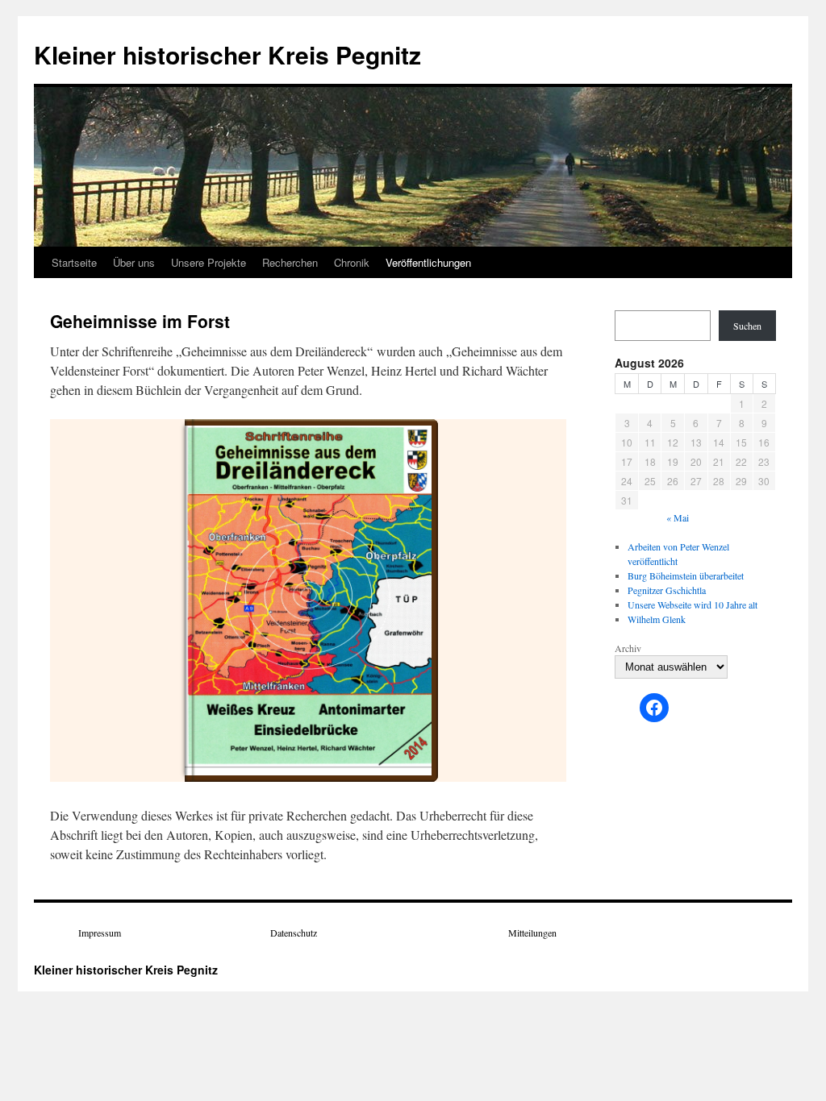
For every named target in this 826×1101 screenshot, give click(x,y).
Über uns (134, 262)
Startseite (74, 262)
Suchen (747, 325)
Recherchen (290, 262)
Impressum (99, 932)
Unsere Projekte (208, 262)
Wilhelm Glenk (657, 619)
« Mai (677, 517)
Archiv (628, 648)
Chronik (351, 262)
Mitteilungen (532, 932)
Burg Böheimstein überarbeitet (686, 575)
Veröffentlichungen (428, 262)
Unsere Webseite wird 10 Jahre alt (692, 604)
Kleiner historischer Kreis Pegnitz (227, 54)
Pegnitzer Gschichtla (667, 590)
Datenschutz (293, 932)
